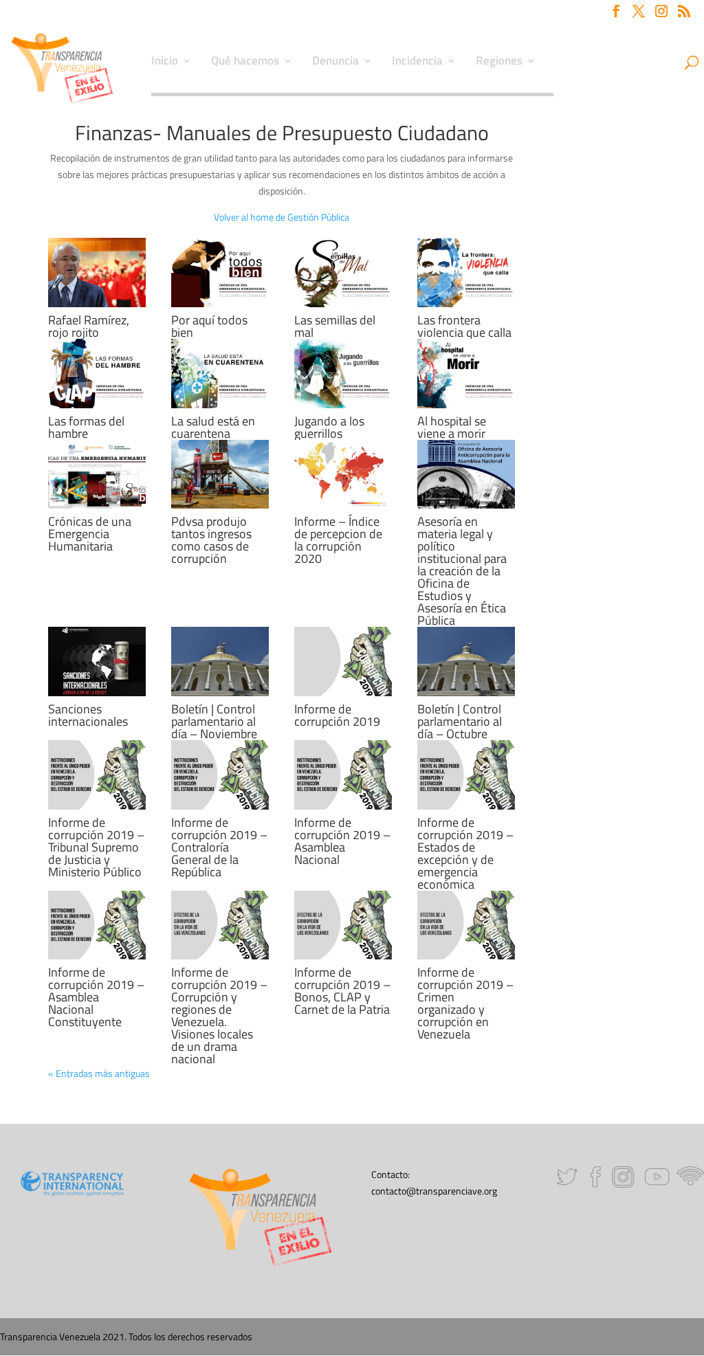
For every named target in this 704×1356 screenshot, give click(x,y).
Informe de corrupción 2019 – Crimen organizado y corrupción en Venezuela (465, 1003)
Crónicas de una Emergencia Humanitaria (89, 533)
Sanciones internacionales (88, 715)
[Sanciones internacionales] (97, 661)
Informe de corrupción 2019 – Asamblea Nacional (342, 841)
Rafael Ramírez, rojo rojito (88, 326)
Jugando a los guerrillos (329, 427)
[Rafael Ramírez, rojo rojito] (97, 272)
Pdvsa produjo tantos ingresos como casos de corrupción (211, 540)
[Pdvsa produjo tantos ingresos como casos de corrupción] (220, 474)
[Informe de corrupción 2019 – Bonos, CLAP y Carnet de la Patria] (343, 925)
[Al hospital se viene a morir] (466, 373)
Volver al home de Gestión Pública (281, 217)
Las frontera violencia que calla (464, 326)
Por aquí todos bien (209, 326)
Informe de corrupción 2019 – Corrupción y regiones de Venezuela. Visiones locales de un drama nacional (219, 1015)
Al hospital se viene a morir (451, 427)
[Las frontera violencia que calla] (466, 272)
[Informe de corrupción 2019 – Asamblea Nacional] (343, 775)
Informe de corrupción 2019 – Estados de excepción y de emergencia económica (465, 853)
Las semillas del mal (334, 326)
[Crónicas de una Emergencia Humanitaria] (97, 474)
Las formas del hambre (86, 427)
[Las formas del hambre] (97, 373)
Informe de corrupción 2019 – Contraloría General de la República (219, 847)
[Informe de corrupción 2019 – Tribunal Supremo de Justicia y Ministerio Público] (97, 775)
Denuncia (335, 62)
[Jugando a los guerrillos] (343, 373)
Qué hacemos (245, 62)
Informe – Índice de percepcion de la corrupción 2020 (338, 540)
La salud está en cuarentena (213, 427)
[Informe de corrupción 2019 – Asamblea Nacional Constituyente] (97, 925)
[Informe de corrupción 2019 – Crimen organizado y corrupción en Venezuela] (466, 925)
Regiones (499, 62)
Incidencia (417, 62)
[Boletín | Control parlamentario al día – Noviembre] (220, 661)
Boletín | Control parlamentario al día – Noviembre (214, 721)
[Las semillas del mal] (343, 272)
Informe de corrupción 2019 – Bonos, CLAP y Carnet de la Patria (342, 991)
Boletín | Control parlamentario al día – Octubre (459, 721)
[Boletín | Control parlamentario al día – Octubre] (466, 661)
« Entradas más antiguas (99, 1073)
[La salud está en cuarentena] (220, 373)
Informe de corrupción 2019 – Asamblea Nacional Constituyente (96, 997)
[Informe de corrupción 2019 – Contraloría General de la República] (220, 775)
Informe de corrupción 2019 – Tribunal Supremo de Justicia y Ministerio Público (96, 847)
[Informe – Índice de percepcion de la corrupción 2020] (343, 474)
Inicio (164, 62)
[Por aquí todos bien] (220, 272)
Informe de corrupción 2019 (337, 715)
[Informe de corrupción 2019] (343, 661)
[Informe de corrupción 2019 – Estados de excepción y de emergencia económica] (466, 775)
